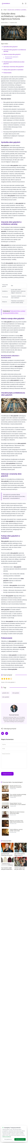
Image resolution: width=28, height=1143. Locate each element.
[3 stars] (7, 679)
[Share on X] (6, 733)
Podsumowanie (7, 72)
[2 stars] (4, 679)
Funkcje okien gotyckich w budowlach (13, 69)
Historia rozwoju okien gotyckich (12, 54)
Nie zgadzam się (8, 1139)
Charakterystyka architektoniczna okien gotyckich (13, 62)
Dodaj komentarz (7, 773)
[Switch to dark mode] (22, 3)
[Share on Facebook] (2, 733)
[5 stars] (11, 679)
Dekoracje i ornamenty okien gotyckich (13, 66)
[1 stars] (2, 679)
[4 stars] (9, 679)
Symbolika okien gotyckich (10, 46)
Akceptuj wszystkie (20, 1139)
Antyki (5, 9)
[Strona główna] (1, 9)
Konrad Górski (4, 22)
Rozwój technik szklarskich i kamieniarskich (11, 57)
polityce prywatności (6, 1136)
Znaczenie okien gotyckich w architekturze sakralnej (14, 50)
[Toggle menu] (25, 3)
